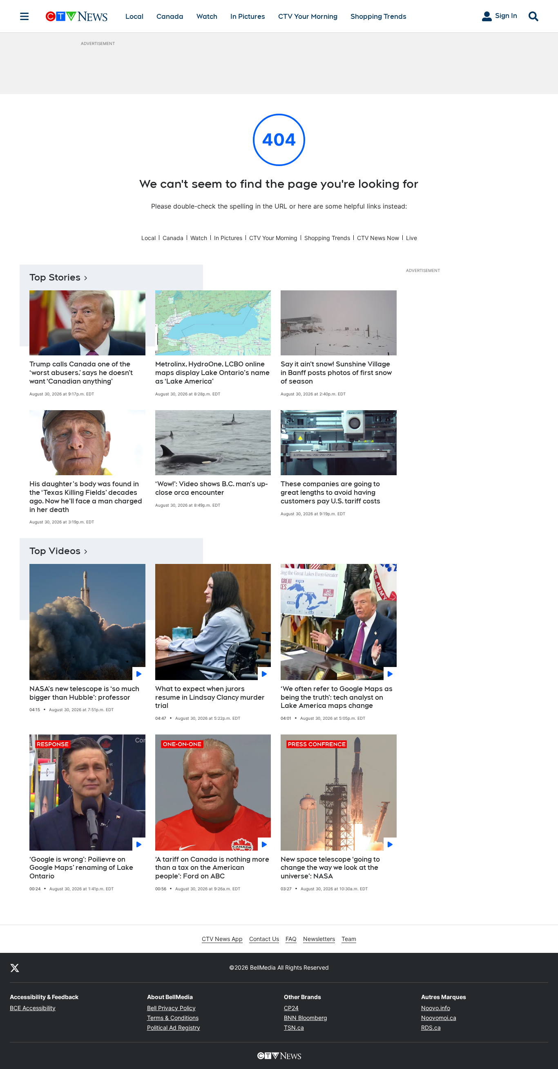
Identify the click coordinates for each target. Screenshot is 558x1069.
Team (348, 938)
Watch (206, 16)
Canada (169, 16)
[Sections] (24, 16)
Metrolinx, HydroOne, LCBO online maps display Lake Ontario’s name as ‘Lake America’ (212, 372)
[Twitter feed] (15, 967)
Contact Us (264, 938)
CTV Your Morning (307, 16)
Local (134, 16)
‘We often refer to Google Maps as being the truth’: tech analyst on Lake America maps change (337, 697)
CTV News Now (378, 237)
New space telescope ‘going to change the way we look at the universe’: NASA (330, 868)
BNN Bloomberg (305, 1017)
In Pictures (247, 16)
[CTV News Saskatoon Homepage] (76, 16)
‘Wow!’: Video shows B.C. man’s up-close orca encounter (211, 488)
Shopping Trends (378, 16)
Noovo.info (435, 1007)
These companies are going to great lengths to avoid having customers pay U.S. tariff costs (330, 492)
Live (411, 237)
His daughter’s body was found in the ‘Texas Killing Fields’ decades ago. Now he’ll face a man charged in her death (85, 496)
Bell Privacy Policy (171, 1007)
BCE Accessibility (33, 1007)
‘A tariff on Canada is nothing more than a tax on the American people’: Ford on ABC (212, 868)
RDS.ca (431, 1027)
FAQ (291, 938)
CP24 (291, 1007)
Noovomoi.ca (438, 1017)
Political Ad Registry (173, 1027)
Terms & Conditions (173, 1017)
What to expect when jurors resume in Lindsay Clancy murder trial (210, 697)
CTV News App (222, 938)
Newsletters (319, 938)
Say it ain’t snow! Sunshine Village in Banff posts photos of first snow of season (336, 372)
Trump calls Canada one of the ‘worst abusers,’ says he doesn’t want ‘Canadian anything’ (81, 372)
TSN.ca (294, 1027)
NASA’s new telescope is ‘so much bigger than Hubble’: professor (84, 693)
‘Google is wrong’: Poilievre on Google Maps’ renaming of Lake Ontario (81, 868)
